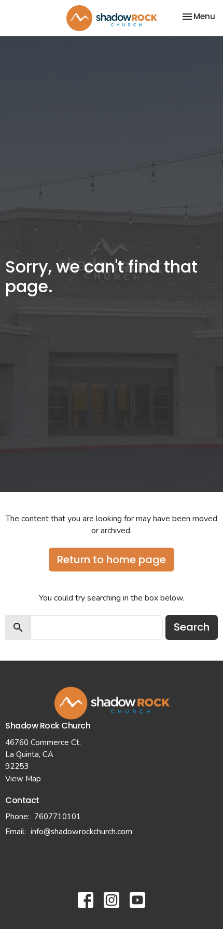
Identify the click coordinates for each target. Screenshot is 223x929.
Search (192, 627)
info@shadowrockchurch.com (81, 831)
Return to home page (111, 559)
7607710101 (57, 816)
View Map (23, 779)
